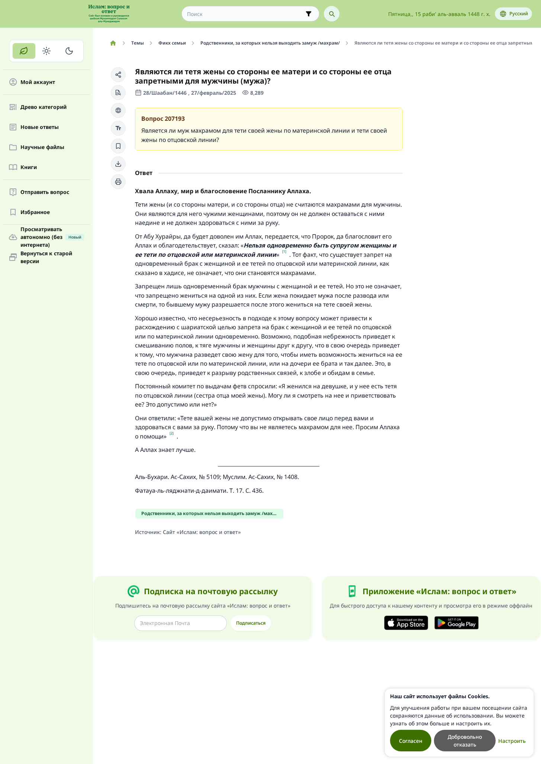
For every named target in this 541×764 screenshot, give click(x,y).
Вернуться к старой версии (46, 257)
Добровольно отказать (465, 740)
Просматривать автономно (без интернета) (50, 237)
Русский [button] (518, 13)
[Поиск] (331, 14)
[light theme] (46, 51)
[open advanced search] (308, 14)
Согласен (410, 740)
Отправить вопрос (44, 192)
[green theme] (24, 51)
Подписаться (250, 623)
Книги (28, 167)
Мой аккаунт (37, 82)
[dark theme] (69, 51)
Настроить (512, 740)
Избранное (35, 212)
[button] (118, 74)
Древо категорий (43, 107)
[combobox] (245, 14)
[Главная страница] (113, 43)
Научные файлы (42, 147)
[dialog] (459, 723)
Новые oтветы (39, 127)
